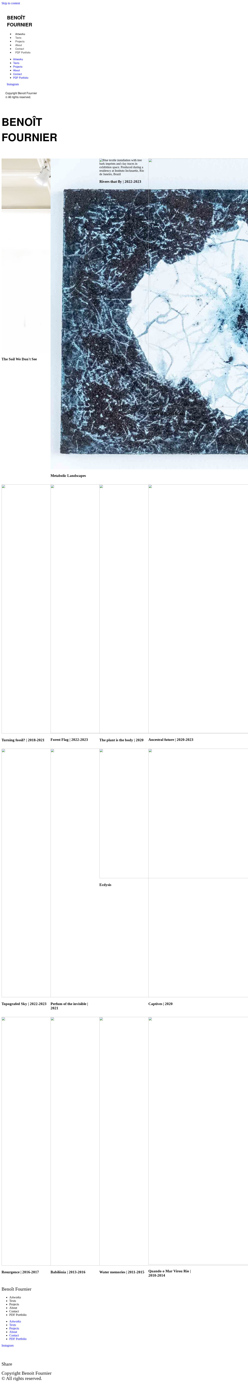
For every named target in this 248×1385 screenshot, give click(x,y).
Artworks (20, 34)
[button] (27, 87)
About (18, 45)
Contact (19, 49)
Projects (20, 41)
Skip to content (11, 3)
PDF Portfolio (22, 52)
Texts (18, 37)
